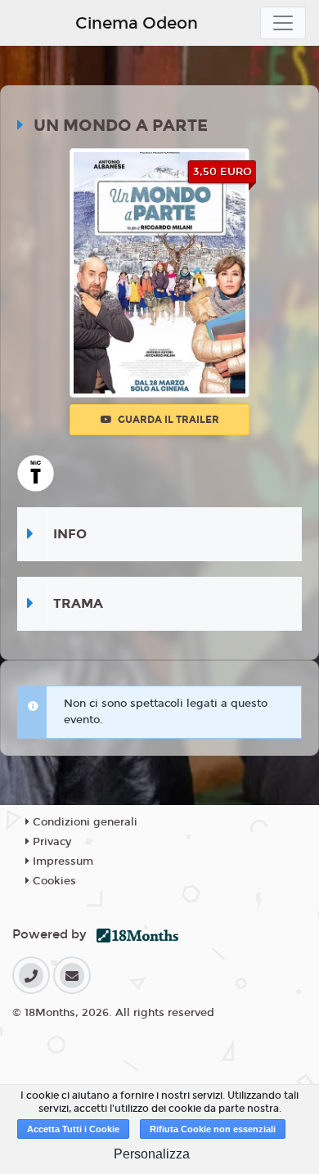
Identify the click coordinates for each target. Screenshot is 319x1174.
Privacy (50, 841)
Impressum (61, 861)
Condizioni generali (83, 822)
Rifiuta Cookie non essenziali (213, 1129)
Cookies (52, 881)
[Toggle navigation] (283, 23)
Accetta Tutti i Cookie (73, 1129)
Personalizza (152, 1154)
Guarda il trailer (167, 419)
